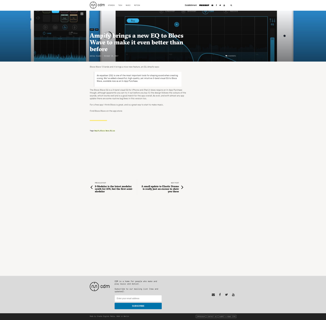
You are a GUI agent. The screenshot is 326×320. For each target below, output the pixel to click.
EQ (111, 131)
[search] (231, 5)
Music (128, 5)
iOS (97, 29)
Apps (91, 29)
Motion (137, 5)
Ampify (97, 131)
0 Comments (232, 56)
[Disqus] (138, 235)
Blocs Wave (104, 131)
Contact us (212, 316)
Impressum (201, 316)
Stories (111, 5)
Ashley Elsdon (95, 56)
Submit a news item (227, 316)
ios (113, 131)
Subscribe (138, 306)
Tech (120, 5)
